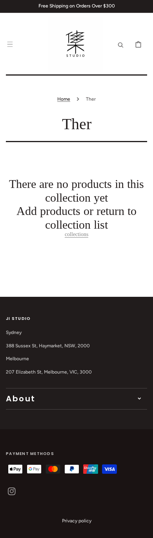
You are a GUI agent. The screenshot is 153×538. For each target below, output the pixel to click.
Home (63, 99)
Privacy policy (76, 521)
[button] (9, 44)
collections (76, 234)
